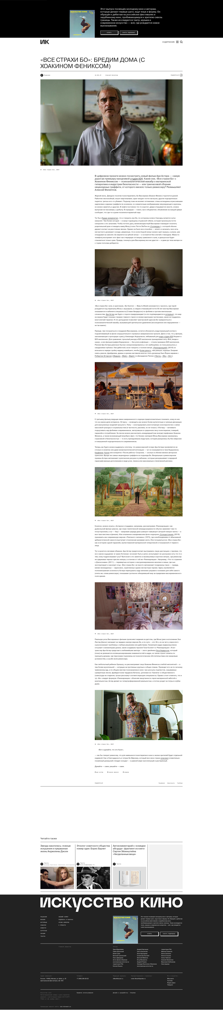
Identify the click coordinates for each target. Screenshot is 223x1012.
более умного (145, 350)
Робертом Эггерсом (103, 356)
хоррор (126, 772)
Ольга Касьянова (142, 951)
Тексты (46, 863)
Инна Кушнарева (142, 954)
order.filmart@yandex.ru (138, 979)
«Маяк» (125, 356)
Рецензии (47, 75)
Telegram (170, 985)
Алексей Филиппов (111, 75)
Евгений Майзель (142, 958)
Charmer (133, 992)
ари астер (99, 772)
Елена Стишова (166, 956)
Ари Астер (110, 314)
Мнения (42, 919)
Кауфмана (99, 452)
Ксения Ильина (117, 966)
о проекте (62, 925)
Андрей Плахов (142, 962)
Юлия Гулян (116, 954)
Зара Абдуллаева (118, 949)
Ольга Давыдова (118, 958)
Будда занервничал (110, 218)
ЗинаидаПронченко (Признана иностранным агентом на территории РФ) (69, 864)
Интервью (43, 922)
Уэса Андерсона (162, 650)
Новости (43, 928)
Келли (106, 452)
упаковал (164, 758)
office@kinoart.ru (118, 979)
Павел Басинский (118, 951)
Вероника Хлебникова (168, 962)
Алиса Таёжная (166, 958)
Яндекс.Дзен (171, 983)
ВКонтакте (170, 979)
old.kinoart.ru (65, 1006)
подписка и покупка (66, 919)
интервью (169, 314)
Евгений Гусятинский (119, 956)
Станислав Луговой (143, 956)
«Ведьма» (117, 356)
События (43, 925)
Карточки (43, 930)
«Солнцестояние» (166, 534)
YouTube (170, 981)
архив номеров (64, 922)
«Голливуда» (155, 226)
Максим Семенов (166, 951)
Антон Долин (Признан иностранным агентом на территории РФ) (121, 962)
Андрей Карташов (142, 949)
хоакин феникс (114, 772)
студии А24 (136, 178)
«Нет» (170, 356)
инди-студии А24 (166, 336)
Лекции (42, 933)
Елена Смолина (166, 954)
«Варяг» (131, 356)
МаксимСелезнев (86, 864)
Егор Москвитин (142, 960)
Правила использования (85, 992)
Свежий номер (63, 916)
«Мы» (164, 356)
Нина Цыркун (165, 964)
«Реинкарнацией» (160, 347)
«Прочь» (158, 356)
